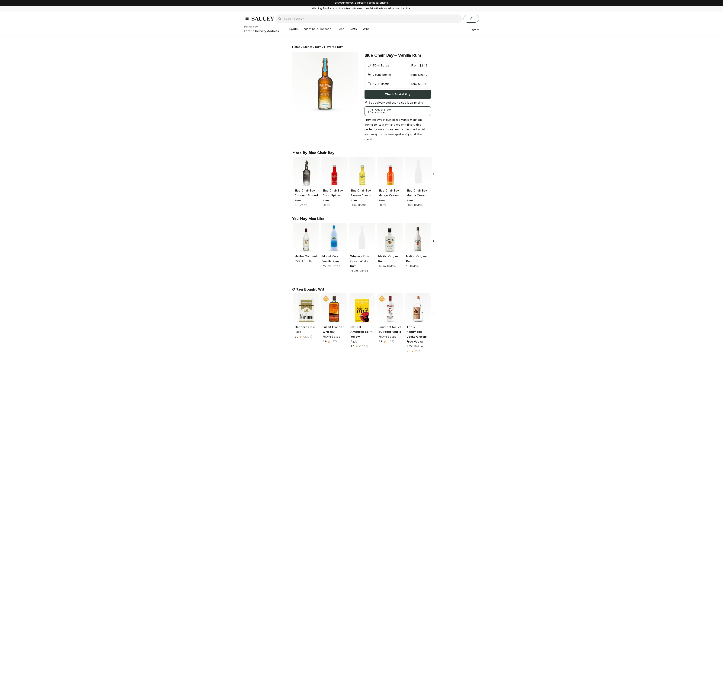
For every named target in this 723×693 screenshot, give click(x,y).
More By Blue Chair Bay (313, 152)
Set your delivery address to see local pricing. (362, 2)
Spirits (307, 47)
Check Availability (397, 94)
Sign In (474, 29)
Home (296, 47)
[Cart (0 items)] (471, 19)
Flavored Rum (333, 47)
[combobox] (371, 19)
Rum (318, 47)
